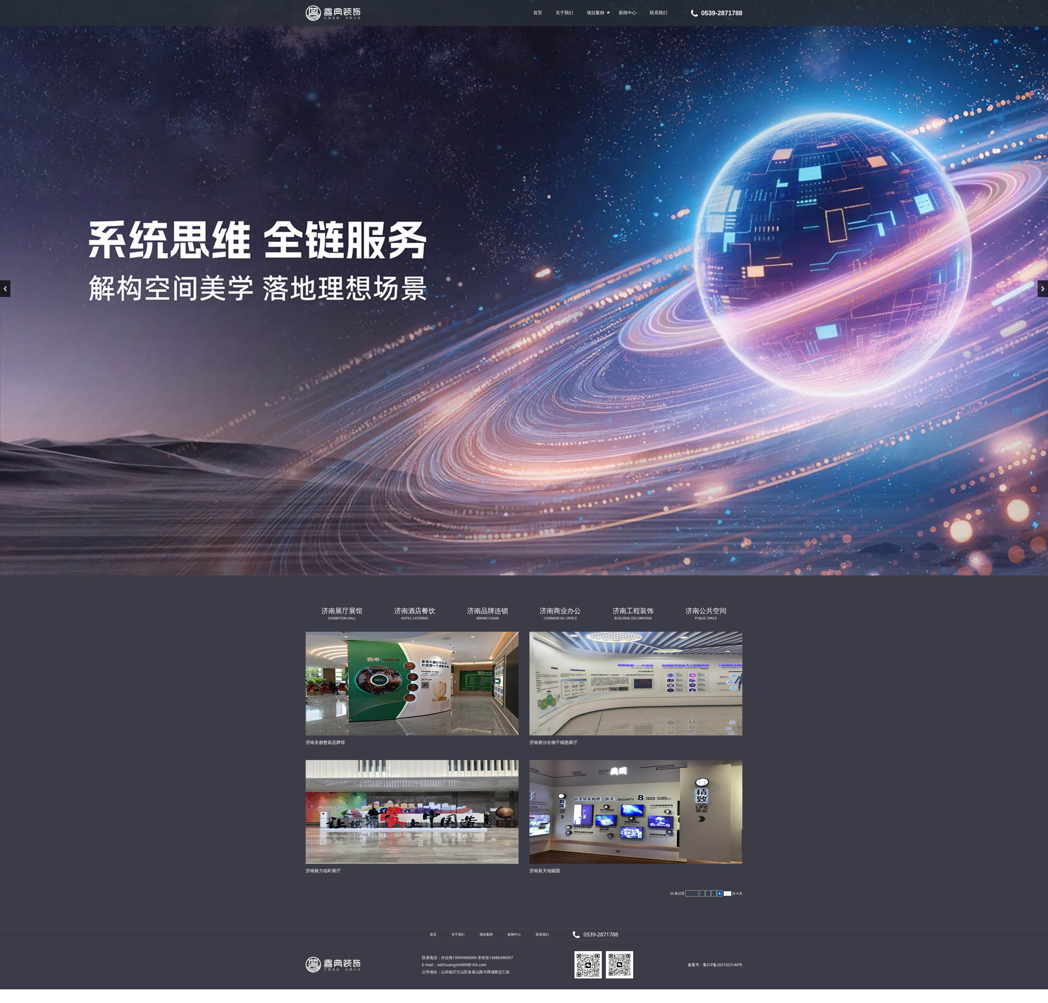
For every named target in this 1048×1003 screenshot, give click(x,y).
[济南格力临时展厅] (412, 812)
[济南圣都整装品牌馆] (412, 683)
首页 (433, 934)
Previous (5, 288)
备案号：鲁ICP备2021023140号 (715, 964)
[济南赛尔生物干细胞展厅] (635, 683)
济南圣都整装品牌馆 (325, 742)
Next (1043, 288)
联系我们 (542, 934)
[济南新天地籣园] (635, 812)
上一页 (692, 893)
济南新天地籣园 (544, 871)
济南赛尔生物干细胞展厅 (553, 742)
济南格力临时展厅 (323, 871)
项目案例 (486, 934)
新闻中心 (514, 934)
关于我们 (458, 934)
